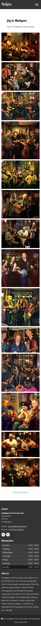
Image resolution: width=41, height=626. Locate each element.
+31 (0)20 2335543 (16, 530)
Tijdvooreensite (20, 622)
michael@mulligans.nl (17, 526)
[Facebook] (3, 535)
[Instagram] (8, 535)
